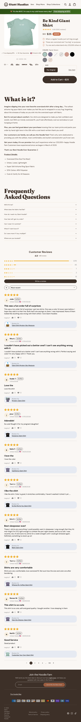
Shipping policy (45, 714)
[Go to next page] (54, 663)
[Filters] (6, 288)
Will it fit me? (8, 205)
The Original (51, 70)
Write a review (40, 281)
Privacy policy (45, 712)
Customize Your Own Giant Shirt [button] (23, 655)
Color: (50, 50)
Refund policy (33, 712)
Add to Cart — (60, 79)
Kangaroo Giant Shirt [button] (19, 436)
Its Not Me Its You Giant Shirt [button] (21, 506)
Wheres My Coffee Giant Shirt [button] (22, 585)
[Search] (65, 4)
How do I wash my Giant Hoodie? (15, 214)
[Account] (70, 4)
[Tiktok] (75, 713)
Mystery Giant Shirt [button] (18, 401)
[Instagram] (72, 713)
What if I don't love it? (11, 229)
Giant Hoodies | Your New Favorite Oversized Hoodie (7, 714)
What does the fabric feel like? (14, 209)
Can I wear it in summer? (12, 224)
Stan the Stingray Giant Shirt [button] (21, 620)
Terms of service (33, 714)
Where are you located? (12, 238)
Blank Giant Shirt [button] (17, 548)
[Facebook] (68, 713)
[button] (40, 261)
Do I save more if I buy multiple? (15, 233)
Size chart (72, 70)
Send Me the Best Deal (54, 685)
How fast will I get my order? (14, 219)
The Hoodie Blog (15, 694)
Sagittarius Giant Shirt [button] (19, 471)
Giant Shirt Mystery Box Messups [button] (23, 325)
